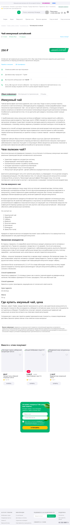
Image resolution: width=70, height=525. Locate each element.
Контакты (52, 6)
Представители (33, 6)
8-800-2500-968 (55, 13)
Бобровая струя (5, 515)
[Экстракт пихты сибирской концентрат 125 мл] (12, 360)
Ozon (53, 3)
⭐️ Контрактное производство (11, 8)
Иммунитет (19, 19)
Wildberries (46, 3)
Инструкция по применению (28, 94)
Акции (11, 19)
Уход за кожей (54, 19)
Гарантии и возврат (21, 520)
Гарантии (42, 6)
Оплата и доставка (16, 6)
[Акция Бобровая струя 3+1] (35, 360)
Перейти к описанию (7, 64)
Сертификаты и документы (23, 523)
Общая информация (8, 94)
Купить (8, 383)
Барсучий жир (5, 523)
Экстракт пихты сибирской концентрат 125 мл (10, 376)
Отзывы (25, 6)
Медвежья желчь (6, 518)
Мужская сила (30, 19)
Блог (47, 6)
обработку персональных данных (34, 422)
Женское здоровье (41, 19)
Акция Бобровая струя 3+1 (34, 376)
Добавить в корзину (58, 50)
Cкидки (5, 19)
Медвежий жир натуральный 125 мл (58, 376)
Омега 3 (3, 520)
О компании (5, 6)
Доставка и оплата (21, 518)
